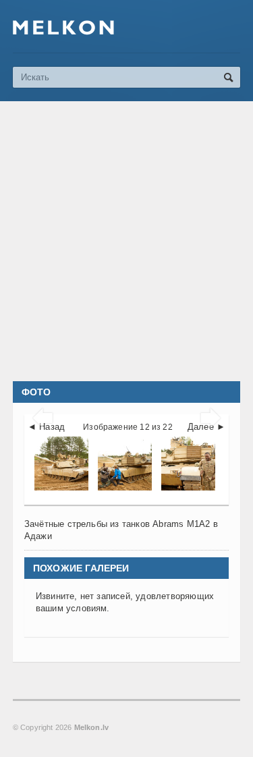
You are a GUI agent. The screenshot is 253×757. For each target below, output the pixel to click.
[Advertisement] (126, 241)
